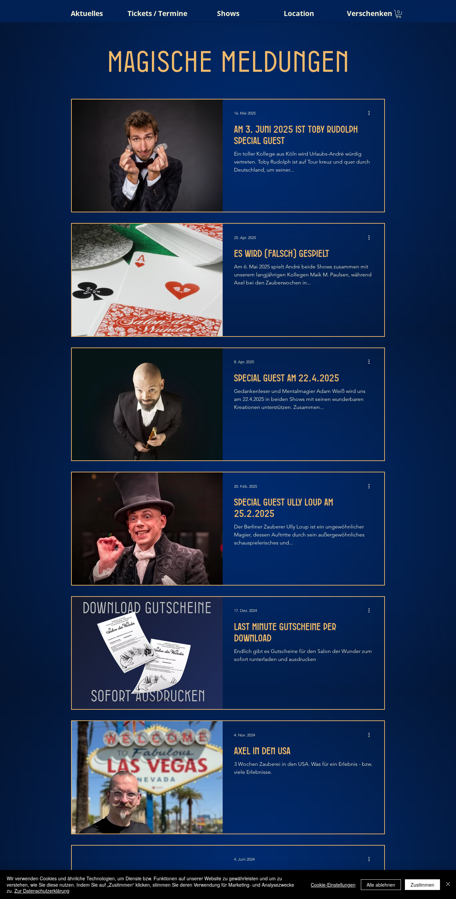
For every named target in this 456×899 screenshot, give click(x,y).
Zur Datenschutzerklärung (41, 890)
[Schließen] (448, 884)
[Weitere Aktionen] (371, 113)
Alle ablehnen (381, 884)
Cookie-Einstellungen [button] (333, 884)
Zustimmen (422, 884)
